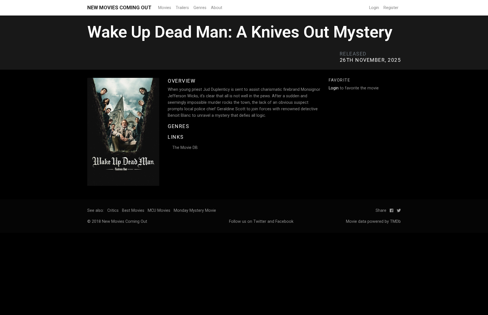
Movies (164, 7)
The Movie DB (185, 147)
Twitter (259, 221)
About (216, 7)
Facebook (284, 221)
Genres (199, 7)
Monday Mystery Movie (195, 210)
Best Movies (133, 210)
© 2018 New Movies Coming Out (117, 221)
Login (374, 7)
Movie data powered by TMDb (373, 221)
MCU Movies (159, 210)
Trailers (182, 7)
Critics (113, 210)
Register (391, 7)
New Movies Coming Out (119, 7)
